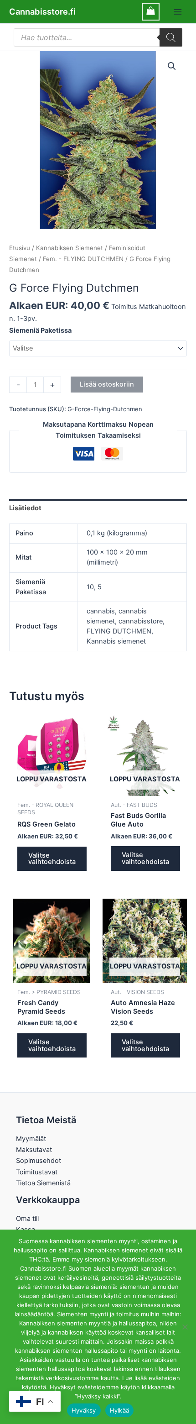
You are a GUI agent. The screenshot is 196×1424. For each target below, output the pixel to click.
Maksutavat (34, 1150)
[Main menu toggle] (178, 11)
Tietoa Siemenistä (43, 1183)
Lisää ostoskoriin (107, 384)
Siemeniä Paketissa (40, 330)
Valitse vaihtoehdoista (52, 858)
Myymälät (31, 1139)
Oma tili (27, 1219)
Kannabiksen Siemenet (69, 247)
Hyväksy (84, 1410)
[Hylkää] (184, 1326)
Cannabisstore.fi (42, 11)
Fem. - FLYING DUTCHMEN (83, 258)
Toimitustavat (36, 1172)
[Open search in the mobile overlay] (98, 37)
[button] (172, 66)
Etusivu (19, 247)
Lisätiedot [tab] (25, 508)
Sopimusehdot (38, 1161)
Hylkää (119, 1410)
